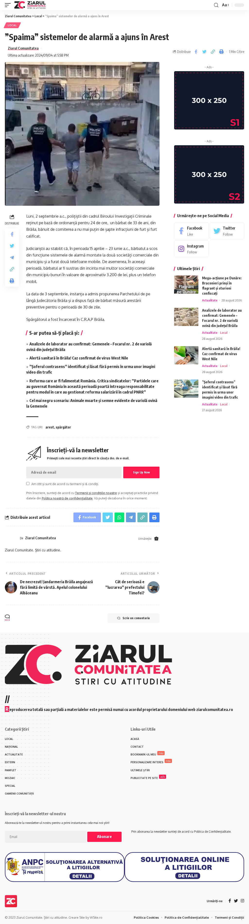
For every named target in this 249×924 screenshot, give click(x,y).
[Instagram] (191, 248)
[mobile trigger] (9, 5)
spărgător (63, 427)
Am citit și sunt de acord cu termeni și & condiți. (65, 484)
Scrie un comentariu (136, 618)
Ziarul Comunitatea (23, 48)
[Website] (156, 539)
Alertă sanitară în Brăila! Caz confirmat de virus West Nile (78, 358)
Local (12, 25)
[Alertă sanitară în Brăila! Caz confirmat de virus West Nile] (186, 355)
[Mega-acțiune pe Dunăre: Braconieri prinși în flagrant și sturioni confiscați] (186, 284)
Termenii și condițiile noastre (96, 493)
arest (49, 427)
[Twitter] (227, 230)
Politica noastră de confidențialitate (67, 498)
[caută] (216, 5)
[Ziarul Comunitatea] (30, 5)
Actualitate (209, 300)
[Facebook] (191, 230)
